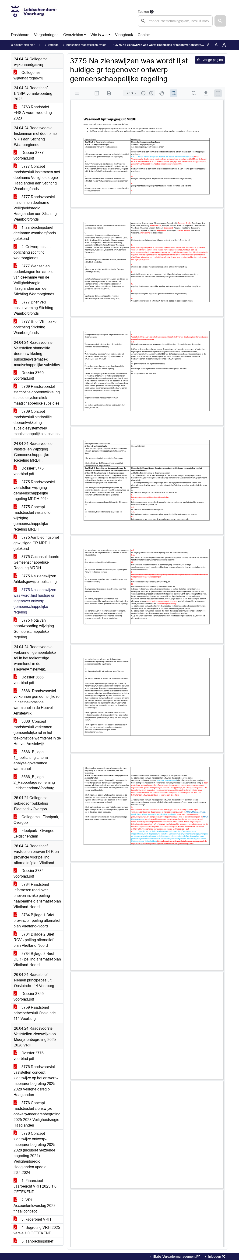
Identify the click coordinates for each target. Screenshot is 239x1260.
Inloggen (214, 1256)
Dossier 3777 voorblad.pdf (29, 155)
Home (41, 45)
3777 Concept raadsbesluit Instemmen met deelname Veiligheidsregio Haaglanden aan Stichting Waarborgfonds (37, 177)
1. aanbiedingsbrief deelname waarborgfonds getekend (35, 233)
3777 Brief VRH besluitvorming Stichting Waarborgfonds (33, 307)
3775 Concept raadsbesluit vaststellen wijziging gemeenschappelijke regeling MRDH (33, 518)
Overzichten (73, 35)
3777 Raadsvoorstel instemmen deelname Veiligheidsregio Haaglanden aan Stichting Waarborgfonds (35, 208)
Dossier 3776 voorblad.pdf (29, 1056)
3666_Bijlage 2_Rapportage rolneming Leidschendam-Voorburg (34, 782)
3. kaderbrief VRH (36, 1219)
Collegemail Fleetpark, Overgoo (36, 819)
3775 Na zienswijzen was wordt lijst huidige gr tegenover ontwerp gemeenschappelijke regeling (35, 601)
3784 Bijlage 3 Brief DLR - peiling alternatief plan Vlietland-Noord (37, 959)
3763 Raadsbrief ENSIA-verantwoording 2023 (33, 112)
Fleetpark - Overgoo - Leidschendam (35, 833)
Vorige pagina (212, 60)
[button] (220, 21)
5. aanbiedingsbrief (37, 1241)
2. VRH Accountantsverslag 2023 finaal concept (35, 1205)
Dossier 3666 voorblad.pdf (29, 680)
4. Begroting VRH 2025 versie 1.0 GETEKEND (37, 1230)
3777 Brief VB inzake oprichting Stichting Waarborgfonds (35, 327)
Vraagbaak (124, 35)
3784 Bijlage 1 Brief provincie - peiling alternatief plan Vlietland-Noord (37, 920)
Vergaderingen (46, 35)
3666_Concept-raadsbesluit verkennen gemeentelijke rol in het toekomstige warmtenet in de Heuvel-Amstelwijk (37, 732)
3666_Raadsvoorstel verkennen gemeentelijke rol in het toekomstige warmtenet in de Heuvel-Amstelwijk (37, 702)
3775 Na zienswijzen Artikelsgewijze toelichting (35, 579)
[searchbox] (175, 21)
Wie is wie (99, 35)
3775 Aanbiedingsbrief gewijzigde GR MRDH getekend (36, 543)
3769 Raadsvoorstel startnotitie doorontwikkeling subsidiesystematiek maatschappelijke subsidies (37, 395)
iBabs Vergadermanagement (174, 1256)
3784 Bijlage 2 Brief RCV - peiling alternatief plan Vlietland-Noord (34, 939)
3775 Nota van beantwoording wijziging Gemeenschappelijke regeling (34, 628)
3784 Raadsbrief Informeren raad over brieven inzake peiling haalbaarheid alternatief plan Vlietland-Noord (37, 895)
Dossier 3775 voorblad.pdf (29, 471)
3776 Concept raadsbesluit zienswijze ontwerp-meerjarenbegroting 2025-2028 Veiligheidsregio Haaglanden (37, 1114)
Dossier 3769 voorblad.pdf (29, 375)
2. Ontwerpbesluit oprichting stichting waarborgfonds (32, 252)
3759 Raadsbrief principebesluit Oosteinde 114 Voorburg (35, 1013)
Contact (144, 35)
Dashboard (20, 35)
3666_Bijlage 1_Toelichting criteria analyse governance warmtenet (31, 760)
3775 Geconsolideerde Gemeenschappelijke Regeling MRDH (36, 562)
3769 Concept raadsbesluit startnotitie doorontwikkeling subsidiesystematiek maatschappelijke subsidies (37, 422)
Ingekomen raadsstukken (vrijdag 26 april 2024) (96, 45)
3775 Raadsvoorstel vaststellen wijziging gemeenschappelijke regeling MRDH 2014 (34, 490)
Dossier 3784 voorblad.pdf (29, 873)
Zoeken (143, 12)
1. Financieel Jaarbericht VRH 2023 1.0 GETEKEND (35, 1186)
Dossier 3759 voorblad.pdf (29, 996)
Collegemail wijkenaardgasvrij (28, 75)
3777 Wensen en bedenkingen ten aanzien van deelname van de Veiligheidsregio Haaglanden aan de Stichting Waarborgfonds (35, 280)
